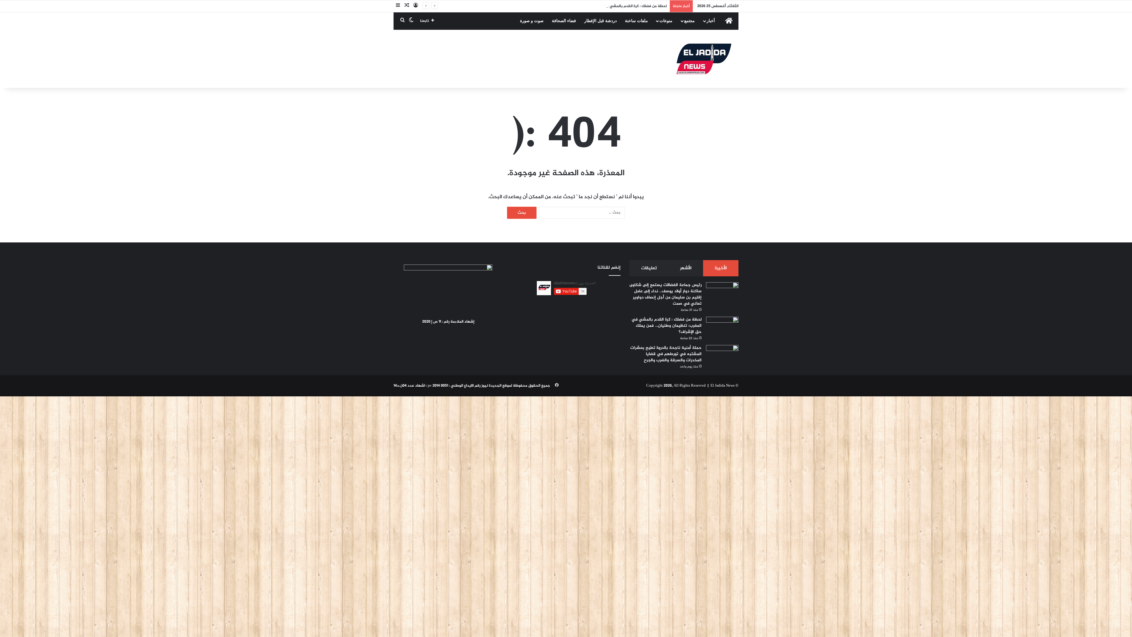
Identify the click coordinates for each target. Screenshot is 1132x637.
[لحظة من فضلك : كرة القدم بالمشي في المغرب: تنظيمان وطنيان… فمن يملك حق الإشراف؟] (722, 328)
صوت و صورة (532, 21)
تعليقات (649, 268)
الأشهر (686, 268)
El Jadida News (722, 385)
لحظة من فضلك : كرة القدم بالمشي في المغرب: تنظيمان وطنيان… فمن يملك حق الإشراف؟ (594, 6)
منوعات (665, 21)
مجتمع (689, 21)
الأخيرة (721, 268)
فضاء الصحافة (564, 21)
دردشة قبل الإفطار (600, 21)
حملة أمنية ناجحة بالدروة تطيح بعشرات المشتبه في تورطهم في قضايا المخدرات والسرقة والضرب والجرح (666, 354)
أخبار (711, 21)
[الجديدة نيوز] (703, 59)
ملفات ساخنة (636, 21)
